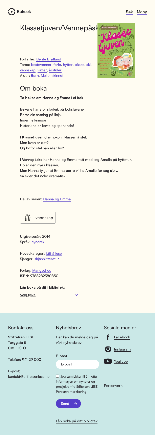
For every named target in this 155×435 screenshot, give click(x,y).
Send (65, 403)
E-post (61, 356)
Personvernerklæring (71, 392)
